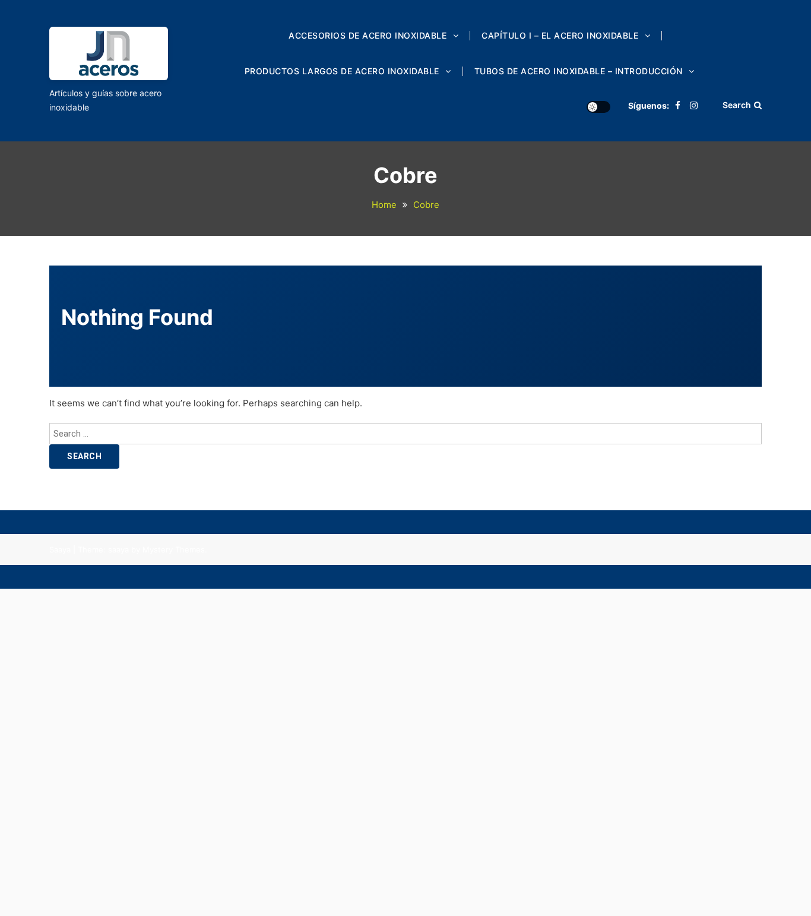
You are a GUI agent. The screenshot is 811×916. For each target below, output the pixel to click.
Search (737, 105)
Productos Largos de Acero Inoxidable (342, 71)
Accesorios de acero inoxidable (367, 35)
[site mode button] (598, 107)
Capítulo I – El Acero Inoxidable (559, 35)
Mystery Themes (173, 549)
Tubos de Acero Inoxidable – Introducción (578, 71)
